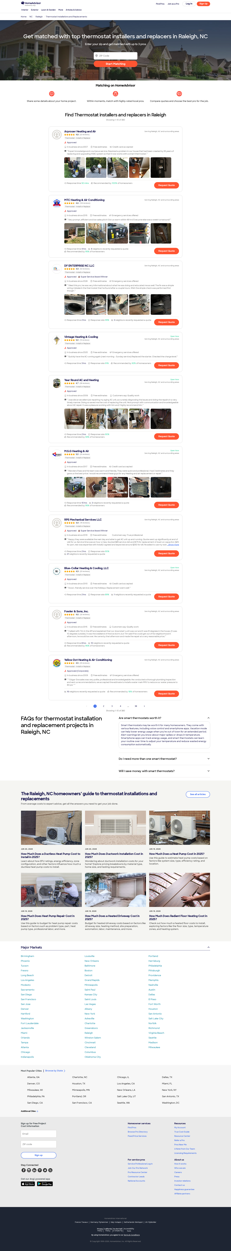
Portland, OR (79, 1096)
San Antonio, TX (170, 1096)
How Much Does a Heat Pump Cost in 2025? (176, 853)
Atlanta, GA (33, 1077)
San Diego (26, 994)
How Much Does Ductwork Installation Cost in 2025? (114, 855)
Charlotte (90, 1023)
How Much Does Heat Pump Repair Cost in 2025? (47, 917)
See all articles (198, 794)
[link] (115, 134)
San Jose (25, 1004)
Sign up (39, 1155)
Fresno (24, 970)
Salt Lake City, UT (126, 1096)
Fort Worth (155, 1004)
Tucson (24, 965)
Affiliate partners (182, 1193)
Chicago (25, 1052)
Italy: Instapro (116, 1222)
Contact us (179, 1185)
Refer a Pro (179, 1140)
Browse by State (54, 1070)
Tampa (24, 1042)
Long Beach (27, 975)
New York (90, 1013)
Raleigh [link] (39, 16)
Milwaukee (154, 1047)
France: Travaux (81, 1222)
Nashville (153, 985)
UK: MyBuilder (150, 1222)
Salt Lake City (156, 1018)
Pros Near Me (180, 1144)
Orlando (25, 1037)
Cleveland (90, 1047)
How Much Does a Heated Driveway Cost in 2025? (112, 917)
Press (176, 1176)
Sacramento (27, 989)
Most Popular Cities (31, 1070)
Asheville (89, 1018)
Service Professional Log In (140, 1164)
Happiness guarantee (184, 1189)
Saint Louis (90, 999)
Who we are (180, 1168)
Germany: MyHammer (99, 1222)
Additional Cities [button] (28, 1111)
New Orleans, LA (126, 1090)
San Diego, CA (35, 1102)
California (108, 1230)
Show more (173, 545)
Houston (153, 1009)
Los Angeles (27, 980)
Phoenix (25, 961)
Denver (25, 1009)
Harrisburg (154, 961)
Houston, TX (78, 1083)
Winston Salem (93, 1037)
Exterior (34, 10)
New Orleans (92, 961)
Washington (27, 1018)
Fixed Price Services (137, 1136)
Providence (155, 975)
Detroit (88, 975)
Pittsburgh (154, 970)
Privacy (100, 1230)
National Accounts (136, 1181)
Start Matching (115, 64)
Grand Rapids (92, 980)
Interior (24, 10)
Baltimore (90, 965)
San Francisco (28, 999)
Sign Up (203, 3)
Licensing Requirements (185, 1153)
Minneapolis (91, 985)
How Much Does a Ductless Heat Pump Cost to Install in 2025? (50, 855)
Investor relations (182, 1181)
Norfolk (152, 1023)
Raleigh (89, 1033)
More (60, 10)
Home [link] (23, 16)
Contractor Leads (136, 1176)
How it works (180, 1164)
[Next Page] (144, 706)
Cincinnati (90, 1042)
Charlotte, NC (79, 1077)
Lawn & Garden (48, 10)
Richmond (154, 1028)
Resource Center (182, 1136)
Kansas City (91, 994)
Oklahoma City (93, 1057)
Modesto (26, 985)
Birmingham (27, 956)
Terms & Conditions (132, 1235)
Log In (189, 3)
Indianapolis (27, 1057)
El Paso (152, 999)
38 (136, 706)
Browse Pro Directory (138, 1132)
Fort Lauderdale (30, 1023)
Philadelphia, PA (36, 1096)
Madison (153, 1042)
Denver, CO (33, 1083)
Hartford (25, 1013)
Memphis (153, 980)
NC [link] (31, 16)
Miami (24, 1033)
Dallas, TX (167, 1077)
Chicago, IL (123, 1077)
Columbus (90, 1052)
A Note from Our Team (184, 1149)
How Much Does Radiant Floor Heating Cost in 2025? (178, 917)
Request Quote (166, 185)
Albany (88, 1009)
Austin (152, 989)
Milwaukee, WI (35, 1090)
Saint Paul (90, 989)
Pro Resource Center (137, 1172)
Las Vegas (90, 1004)
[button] (74, 167)
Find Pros (132, 1127)
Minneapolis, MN (81, 1090)
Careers (178, 1172)
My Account (180, 1127)
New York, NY (169, 1090)
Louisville (90, 956)
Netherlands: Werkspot (133, 1222)
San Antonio (155, 1013)
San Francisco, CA (82, 1102)
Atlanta (25, 1047)
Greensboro (91, 1028)
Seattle (153, 1037)
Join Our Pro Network (138, 1168)
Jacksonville (27, 1028)
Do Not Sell (117, 1230)
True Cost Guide (181, 1132)
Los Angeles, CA (126, 1083)
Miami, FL (167, 1083)
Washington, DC (170, 1102)
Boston (88, 970)
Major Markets (31, 947)
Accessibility (129, 1230)
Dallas (152, 994)
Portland (153, 956)
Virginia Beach (156, 1033)
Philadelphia (155, 965)
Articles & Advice (74, 10)
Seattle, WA (123, 1102)
